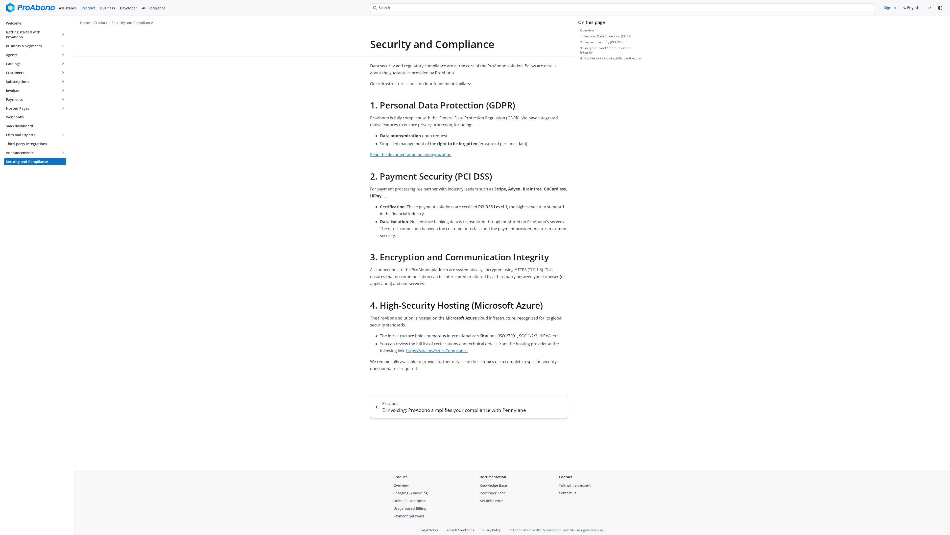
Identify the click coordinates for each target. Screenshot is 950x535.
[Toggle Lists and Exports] (63, 135)
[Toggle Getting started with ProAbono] (63, 34)
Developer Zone (493, 493)
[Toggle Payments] (63, 99)
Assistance (68, 8)
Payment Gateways (409, 516)
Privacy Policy (491, 530)
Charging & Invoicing (410, 493)
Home (85, 22)
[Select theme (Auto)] (940, 8)
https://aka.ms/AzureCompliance (437, 350)
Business (107, 8)
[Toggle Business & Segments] (63, 46)
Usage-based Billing (409, 508)
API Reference (153, 8)
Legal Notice (429, 530)
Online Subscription (410, 500)
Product (88, 8)
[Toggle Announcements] (63, 153)
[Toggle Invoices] (63, 90)
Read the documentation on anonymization (410, 154)
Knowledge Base (493, 485)
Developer (128, 8)
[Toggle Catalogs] (63, 64)
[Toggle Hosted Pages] (63, 108)
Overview (401, 485)
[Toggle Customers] (63, 73)
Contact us (567, 493)
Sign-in (890, 7)
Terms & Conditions (459, 530)
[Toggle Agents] (63, 55)
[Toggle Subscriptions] (63, 82)
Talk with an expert (575, 485)
